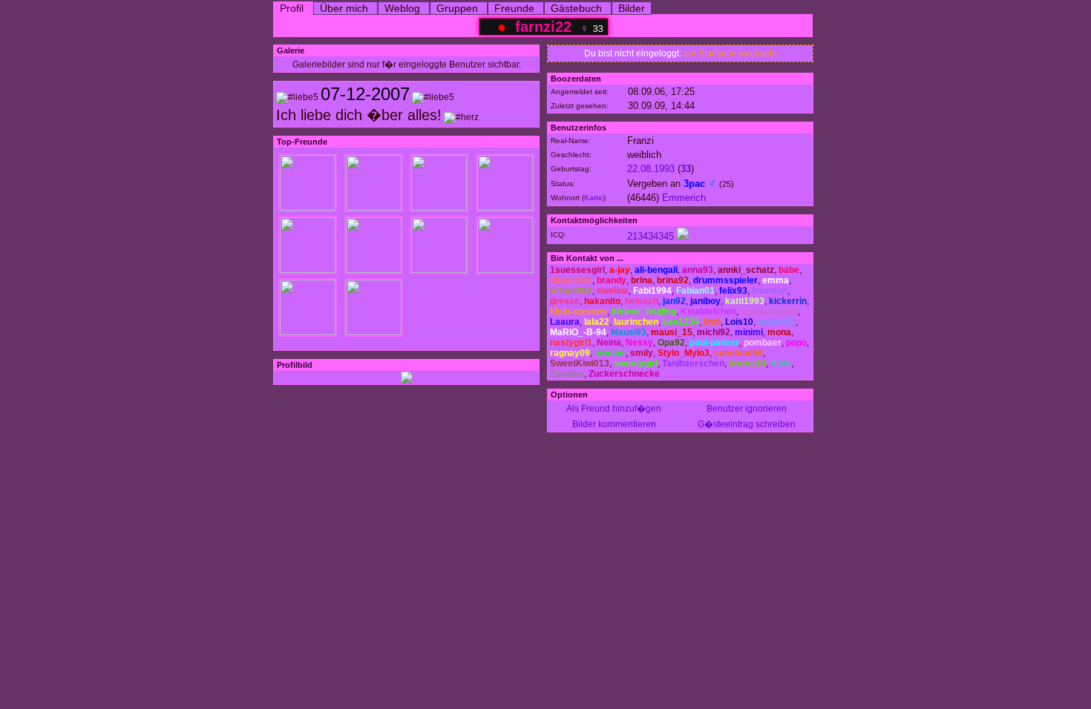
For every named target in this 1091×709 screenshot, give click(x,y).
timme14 (747, 363)
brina (641, 280)
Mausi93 (628, 332)
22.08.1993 (651, 168)
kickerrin (788, 301)
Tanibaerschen (693, 363)
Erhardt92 (571, 291)
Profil (291, 8)
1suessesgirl (577, 270)
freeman (769, 291)
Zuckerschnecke (624, 374)
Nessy (639, 342)
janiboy (705, 301)
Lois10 (739, 322)
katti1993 (744, 301)
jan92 (674, 301)
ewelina (613, 291)
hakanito (602, 301)
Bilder (631, 8)
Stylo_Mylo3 (684, 353)
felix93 (733, 291)
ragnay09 (570, 353)
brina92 (673, 280)
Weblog (402, 8)
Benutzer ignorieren (747, 408)
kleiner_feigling (644, 311)
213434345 (650, 236)
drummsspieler (725, 280)
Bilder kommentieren (614, 424)
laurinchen (636, 322)
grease (565, 301)
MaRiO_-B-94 (578, 332)
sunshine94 (738, 353)
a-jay (619, 270)
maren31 (777, 322)
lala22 (596, 322)
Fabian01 (695, 291)
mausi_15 (671, 332)
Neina (609, 342)
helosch (641, 301)
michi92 (713, 332)
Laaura (565, 322)
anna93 (697, 270)
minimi (749, 332)
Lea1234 (681, 322)
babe (789, 270)
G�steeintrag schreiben (747, 424)
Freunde (514, 8)
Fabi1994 (652, 291)
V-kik (780, 363)
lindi (712, 322)
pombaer (763, 342)
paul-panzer (714, 342)
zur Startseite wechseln (730, 53)
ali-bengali (656, 270)
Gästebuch (576, 8)
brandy (611, 280)
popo (796, 342)
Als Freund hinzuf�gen (613, 408)
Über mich (344, 8)
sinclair (610, 353)
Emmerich (684, 197)
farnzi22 (543, 27)
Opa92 (671, 342)
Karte (593, 198)
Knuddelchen (708, 311)
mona (779, 332)
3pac (694, 183)
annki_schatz (746, 270)
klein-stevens (578, 311)
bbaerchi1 (571, 280)
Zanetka (567, 374)
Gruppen (457, 8)
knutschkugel (769, 311)
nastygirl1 (571, 342)
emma (775, 280)
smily (641, 353)
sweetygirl (636, 363)
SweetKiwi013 (579, 363)
